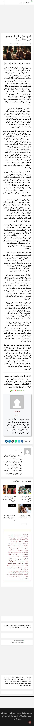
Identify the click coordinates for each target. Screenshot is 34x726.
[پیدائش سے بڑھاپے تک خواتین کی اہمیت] (24, 508)
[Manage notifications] (30, 722)
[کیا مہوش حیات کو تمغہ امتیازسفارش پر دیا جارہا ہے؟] (9, 489)
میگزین (28, 486)
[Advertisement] (17, 19)
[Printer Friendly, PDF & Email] (17, 390)
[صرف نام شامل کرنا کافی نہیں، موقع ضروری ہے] (24, 489)
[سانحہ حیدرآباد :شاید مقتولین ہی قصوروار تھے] (9, 508)
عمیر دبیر (17, 411)
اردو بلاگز (12, 486)
